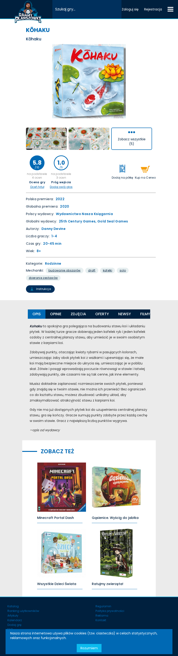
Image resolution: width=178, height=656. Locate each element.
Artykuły (12, 615)
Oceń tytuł (37, 187)
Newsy (124, 314)
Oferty (102, 314)
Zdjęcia (78, 314)
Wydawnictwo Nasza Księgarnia (84, 214)
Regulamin (103, 606)
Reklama (101, 615)
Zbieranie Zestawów (43, 278)
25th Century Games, (78, 221)
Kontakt (100, 620)
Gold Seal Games (112, 221)
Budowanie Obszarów (64, 270)
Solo (123, 270)
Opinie (55, 314)
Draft (91, 270)
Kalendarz (14, 620)
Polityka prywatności (109, 611)
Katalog (13, 606)
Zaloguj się (130, 9)
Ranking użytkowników (23, 611)
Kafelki (107, 270)
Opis (36, 314)
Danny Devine (53, 228)
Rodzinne (53, 263)
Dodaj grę (14, 625)
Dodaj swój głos (61, 187)
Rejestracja (153, 9)
